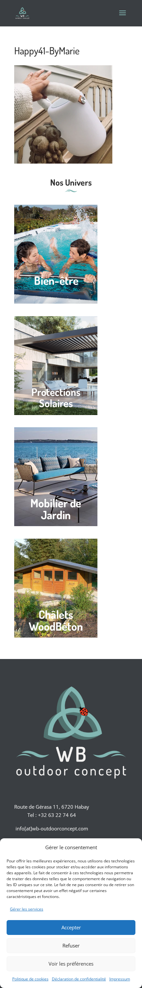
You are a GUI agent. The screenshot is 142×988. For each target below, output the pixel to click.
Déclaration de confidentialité (79, 979)
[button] (132, 847)
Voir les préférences (71, 963)
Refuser (71, 945)
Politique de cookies (30, 979)
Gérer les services (26, 909)
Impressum (119, 979)
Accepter (71, 927)
